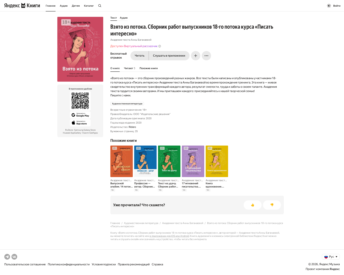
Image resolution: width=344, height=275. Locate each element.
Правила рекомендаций (134, 264)
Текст (113, 17)
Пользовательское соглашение (25, 264)
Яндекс (335, 269)
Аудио (64, 5)
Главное (51, 5)
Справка (157, 264)
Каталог (89, 5)
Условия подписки (104, 264)
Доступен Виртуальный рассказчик (133, 46)
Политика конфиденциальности (69, 264)
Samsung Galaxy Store (84, 130)
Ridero (132, 127)
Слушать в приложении (169, 55)
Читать (139, 55)
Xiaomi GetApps (90, 133)
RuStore (69, 130)
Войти (336, 5)
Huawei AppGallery (72, 133)
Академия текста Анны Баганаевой (130, 39)
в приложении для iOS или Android (169, 236)
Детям (76, 5)
